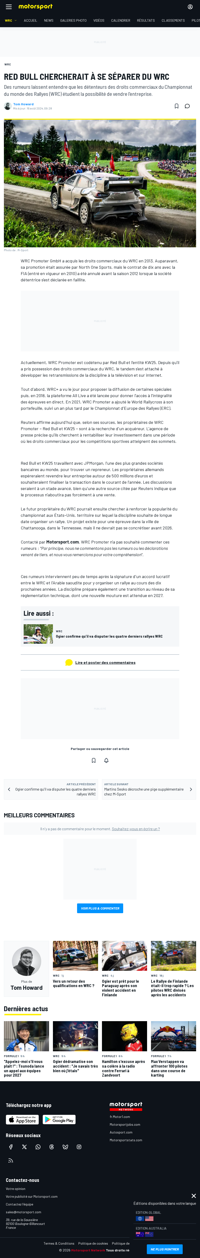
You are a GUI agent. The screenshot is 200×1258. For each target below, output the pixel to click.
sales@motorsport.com (23, 1212)
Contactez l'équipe (19, 1204)
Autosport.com (121, 1132)
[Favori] (176, 106)
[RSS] (11, 1160)
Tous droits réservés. (123, 1250)
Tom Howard (23, 104)
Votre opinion (15, 1189)
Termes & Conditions (59, 1243)
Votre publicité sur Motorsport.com (32, 1196)
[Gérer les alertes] (106, 760)
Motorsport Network (88, 1250)
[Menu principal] (9, 7)
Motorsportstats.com (126, 1140)
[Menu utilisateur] (190, 7)
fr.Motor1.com (120, 1117)
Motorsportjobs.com (125, 1124)
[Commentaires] (188, 106)
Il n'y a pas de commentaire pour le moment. (100, 828)
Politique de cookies (93, 1243)
